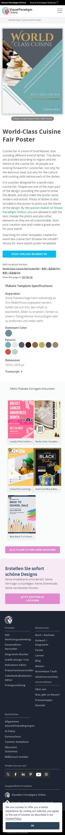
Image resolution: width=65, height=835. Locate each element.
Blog (38, 660)
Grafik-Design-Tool (17, 659)
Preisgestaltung (15, 685)
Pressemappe (43, 700)
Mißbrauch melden (16, 756)
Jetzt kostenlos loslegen (32, 598)
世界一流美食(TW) (51, 268)
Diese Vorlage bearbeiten (29, 254)
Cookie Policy (13, 818)
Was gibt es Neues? (47, 694)
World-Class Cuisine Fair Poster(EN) (21, 268)
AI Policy (10, 731)
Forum (39, 650)
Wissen (39, 666)
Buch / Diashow (44, 635)
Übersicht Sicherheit (17, 832)
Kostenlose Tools (46, 671)
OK (32, 825)
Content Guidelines (17, 741)
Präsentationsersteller (19, 670)
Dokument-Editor (16, 665)
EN (23, 277)
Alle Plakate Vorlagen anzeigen (33, 549)
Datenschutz (13, 736)
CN (30, 277)
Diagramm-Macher (16, 654)
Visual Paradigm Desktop (43, 2)
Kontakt (40, 705)
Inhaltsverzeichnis (46, 676)
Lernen (39, 655)
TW (27, 277)
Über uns (40, 689)
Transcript (12, 371)
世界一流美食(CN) (11, 272)
